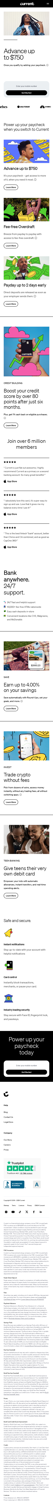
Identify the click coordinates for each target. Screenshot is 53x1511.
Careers (7, 1145)
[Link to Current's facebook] (33, 1211)
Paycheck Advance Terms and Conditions (22, 1318)
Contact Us (8, 1117)
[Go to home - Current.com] (25, 4)
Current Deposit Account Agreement (32, 1299)
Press (6, 1149)
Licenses (21, 1205)
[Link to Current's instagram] (6, 1211)
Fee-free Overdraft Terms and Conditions (34, 1367)
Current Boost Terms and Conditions (36, 1346)
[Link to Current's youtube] (13, 1211)
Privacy (29, 1205)
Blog (6, 1112)
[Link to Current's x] (26, 1211)
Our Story (8, 1140)
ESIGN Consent (40, 1205)
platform (18, 1485)
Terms (14, 1205)
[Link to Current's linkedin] (40, 1211)
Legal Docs (8, 1122)
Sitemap (6, 1205)
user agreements (29, 1485)
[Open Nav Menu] (48, 3)
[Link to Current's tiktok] (20, 1211)
